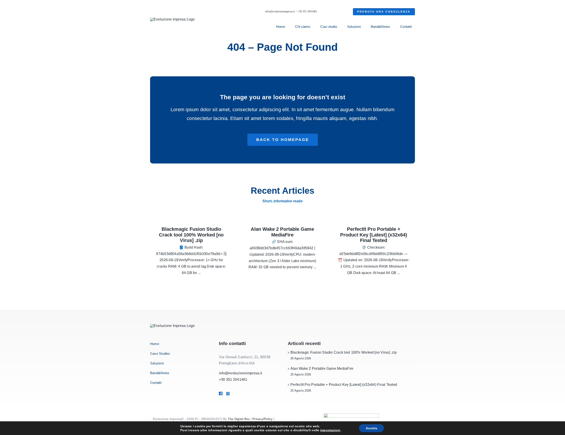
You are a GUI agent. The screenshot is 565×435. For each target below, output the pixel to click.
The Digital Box (239, 419)
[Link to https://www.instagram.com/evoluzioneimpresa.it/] (234, 394)
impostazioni (330, 430)
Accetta (371, 428)
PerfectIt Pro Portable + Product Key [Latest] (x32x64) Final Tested (373, 234)
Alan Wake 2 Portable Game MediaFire (282, 232)
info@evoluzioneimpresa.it (280, 11)
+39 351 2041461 (307, 11)
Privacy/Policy (262, 419)
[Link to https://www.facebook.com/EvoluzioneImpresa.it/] (220, 393)
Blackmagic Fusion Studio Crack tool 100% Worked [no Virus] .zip (191, 234)
